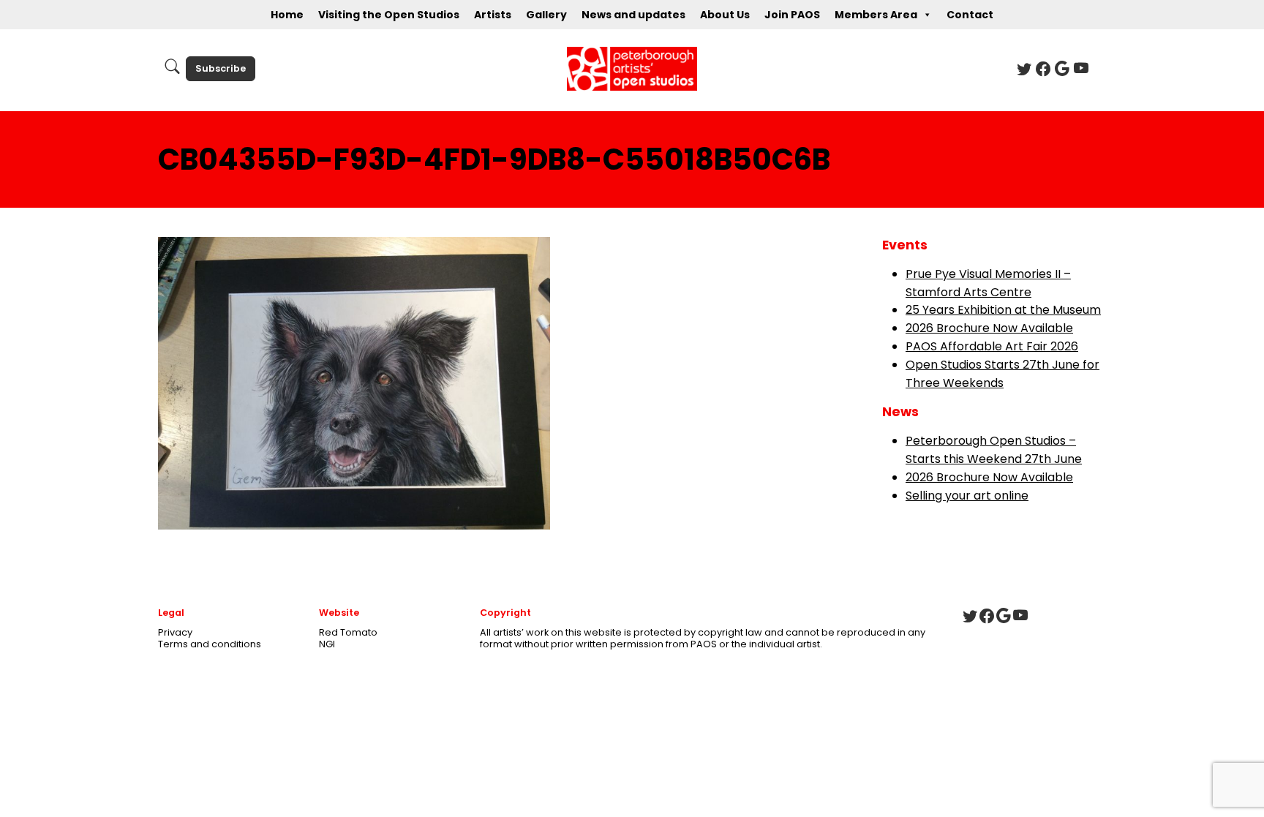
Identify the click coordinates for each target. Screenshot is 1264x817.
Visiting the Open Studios (388, 14)
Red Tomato (348, 632)
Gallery (546, 14)
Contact (970, 14)
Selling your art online (967, 495)
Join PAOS (792, 14)
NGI (327, 644)
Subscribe (220, 68)
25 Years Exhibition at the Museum (1003, 309)
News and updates (633, 14)
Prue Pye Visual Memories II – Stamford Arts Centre (988, 283)
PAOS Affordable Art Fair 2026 (992, 346)
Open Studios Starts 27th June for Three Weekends (1002, 373)
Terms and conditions (209, 644)
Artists (492, 14)
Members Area (876, 14)
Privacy (175, 632)
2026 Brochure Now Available (989, 328)
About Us (725, 14)
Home (287, 14)
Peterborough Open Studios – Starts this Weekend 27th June (994, 449)
